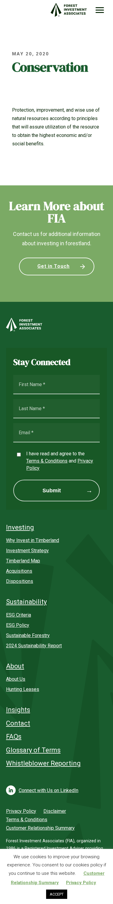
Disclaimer (54, 811)
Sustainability (26, 601)
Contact (18, 723)
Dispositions (19, 581)
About (15, 666)
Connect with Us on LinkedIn (48, 790)
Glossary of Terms (33, 750)
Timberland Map (23, 561)
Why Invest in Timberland (32, 540)
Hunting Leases (22, 689)
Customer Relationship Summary (40, 828)
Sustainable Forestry (28, 635)
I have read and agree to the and (59, 461)
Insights (18, 710)
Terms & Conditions (46, 461)
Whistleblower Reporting (43, 763)
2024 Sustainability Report (34, 646)
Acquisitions (19, 571)
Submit (51, 491)
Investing (20, 527)
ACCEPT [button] (57, 894)
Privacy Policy (21, 811)
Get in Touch (53, 266)
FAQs (13, 736)
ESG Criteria (18, 615)
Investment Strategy (27, 550)
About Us (15, 679)
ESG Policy (17, 625)
